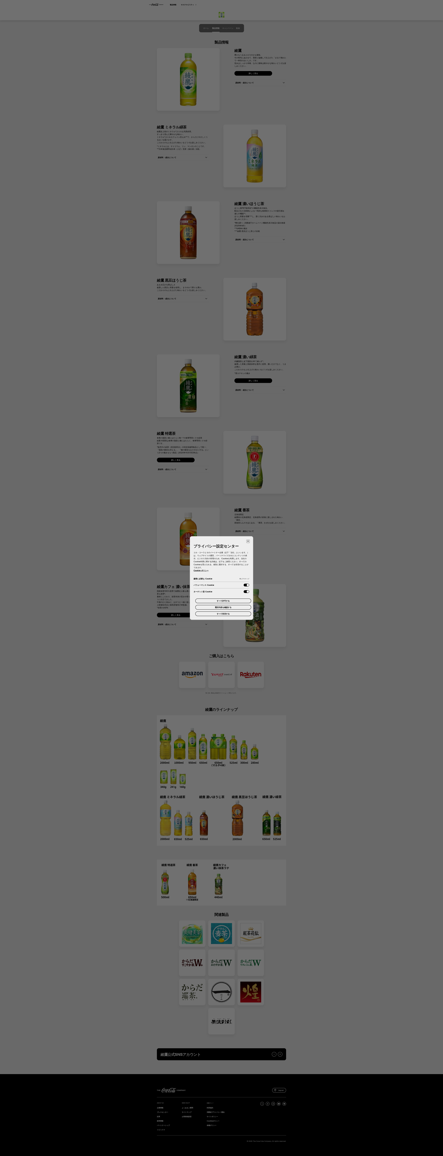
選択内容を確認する (223, 607)
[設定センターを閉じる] (248, 541)
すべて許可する (223, 601)
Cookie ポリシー (201, 570)
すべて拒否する (223, 614)
